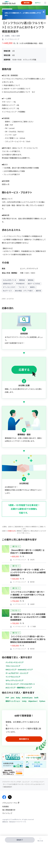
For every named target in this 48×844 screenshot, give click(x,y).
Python (42, 701)
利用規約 (5, 806)
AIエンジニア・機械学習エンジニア (19, 687)
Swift (36, 697)
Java (12, 697)
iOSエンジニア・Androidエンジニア (19, 669)
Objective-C (33, 701)
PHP (7, 697)
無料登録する (24, 739)
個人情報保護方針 (8, 810)
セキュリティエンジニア (14, 680)
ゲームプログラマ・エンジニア (17, 673)
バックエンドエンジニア (15, 662)
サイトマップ (7, 813)
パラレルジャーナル (9, 803)
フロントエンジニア (13, 666)
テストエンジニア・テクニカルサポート (20, 684)
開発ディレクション (13, 701)
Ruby (18, 697)
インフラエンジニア (13, 677)
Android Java (27, 697)
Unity (24, 701)
